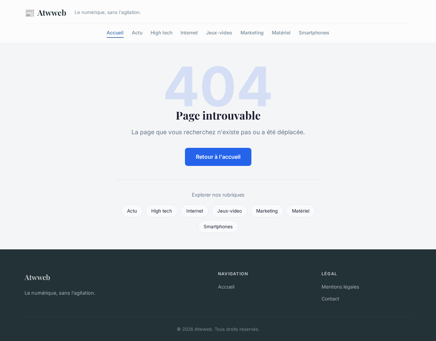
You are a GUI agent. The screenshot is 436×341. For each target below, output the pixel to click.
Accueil (115, 32)
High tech (161, 32)
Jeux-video (219, 32)
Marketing (252, 32)
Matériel (281, 32)
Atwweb (45, 12)
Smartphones (314, 32)
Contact (330, 298)
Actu (137, 32)
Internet (189, 32)
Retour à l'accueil (218, 156)
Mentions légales (340, 287)
